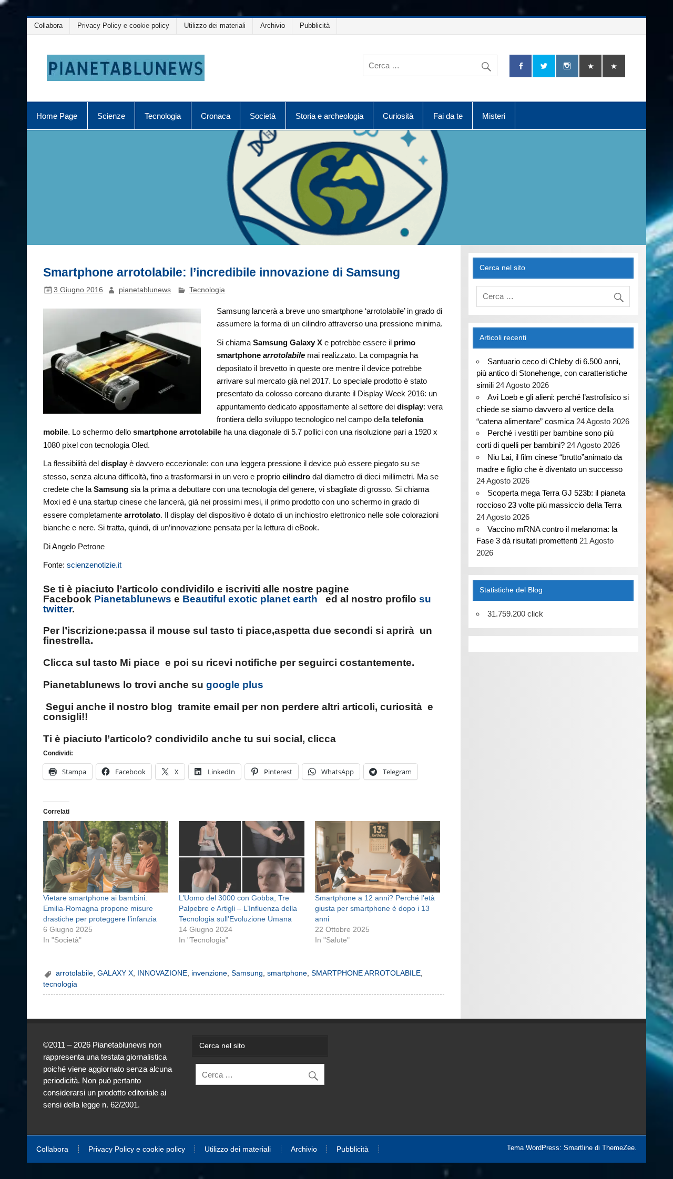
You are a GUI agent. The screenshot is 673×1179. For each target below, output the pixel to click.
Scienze (111, 115)
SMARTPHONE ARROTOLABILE (366, 973)
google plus (234, 684)
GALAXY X (115, 973)
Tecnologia (163, 115)
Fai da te (448, 115)
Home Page (56, 115)
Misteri (493, 115)
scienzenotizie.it (94, 564)
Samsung (247, 973)
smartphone (287, 973)
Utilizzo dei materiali (215, 25)
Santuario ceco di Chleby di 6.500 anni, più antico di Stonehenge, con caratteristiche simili (551, 373)
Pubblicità (315, 25)
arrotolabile (74, 973)
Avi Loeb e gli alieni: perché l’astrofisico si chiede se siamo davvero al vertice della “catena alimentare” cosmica (552, 409)
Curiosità (398, 115)
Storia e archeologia (329, 115)
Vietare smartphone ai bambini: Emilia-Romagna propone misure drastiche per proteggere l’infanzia (100, 908)
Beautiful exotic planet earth (250, 598)
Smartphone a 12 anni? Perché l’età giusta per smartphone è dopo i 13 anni (375, 908)
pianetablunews (145, 290)
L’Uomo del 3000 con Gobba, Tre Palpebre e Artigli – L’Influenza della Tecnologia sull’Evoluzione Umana (238, 908)
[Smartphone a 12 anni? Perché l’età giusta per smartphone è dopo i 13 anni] (378, 857)
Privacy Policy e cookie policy (123, 25)
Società (263, 115)
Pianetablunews (132, 598)
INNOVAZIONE (162, 973)
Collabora (48, 25)
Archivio (272, 25)
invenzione (209, 973)
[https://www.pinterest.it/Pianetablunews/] (590, 66)
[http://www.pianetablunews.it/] (176, 706)
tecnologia (60, 984)
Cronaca (215, 115)
